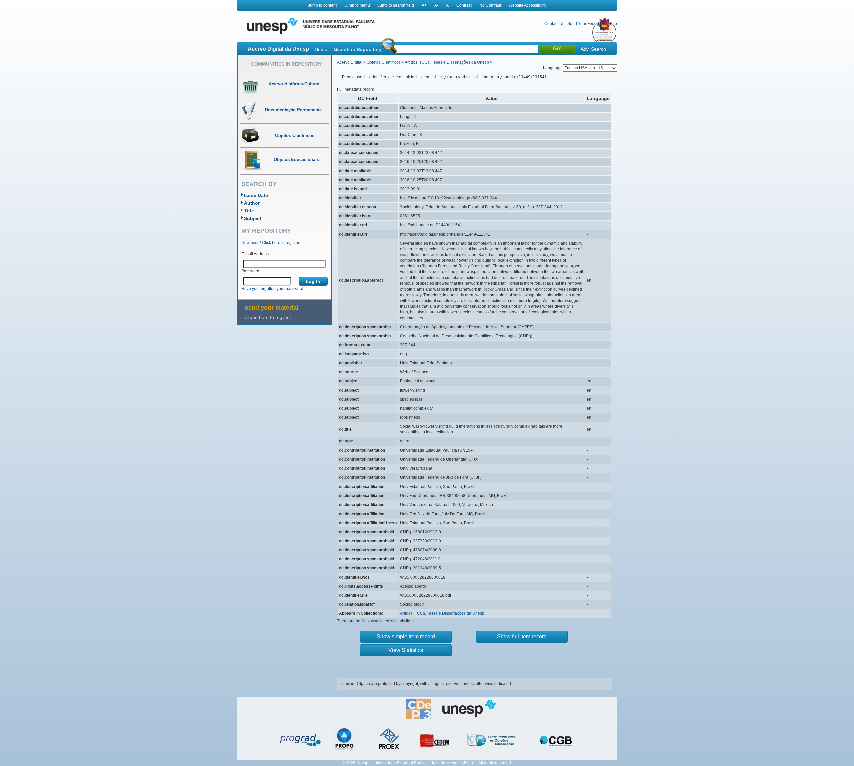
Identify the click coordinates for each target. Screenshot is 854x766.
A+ (424, 5)
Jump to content (322, 5)
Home (321, 49)
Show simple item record (406, 636)
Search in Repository (358, 49)
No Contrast (490, 5)
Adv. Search (593, 49)
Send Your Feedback (586, 23)
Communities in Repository (286, 64)
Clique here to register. (268, 317)
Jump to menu (357, 5)
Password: (250, 271)
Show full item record (522, 636)
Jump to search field (396, 5)
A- (436, 5)
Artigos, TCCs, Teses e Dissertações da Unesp (447, 62)
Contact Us (554, 23)
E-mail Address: (255, 254)
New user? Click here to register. (270, 242)
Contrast (464, 5)
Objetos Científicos (384, 62)
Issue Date (256, 195)
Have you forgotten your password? (273, 288)
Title (249, 210)
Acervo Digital (349, 62)
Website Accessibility (527, 5)
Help (612, 23)
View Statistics (405, 650)
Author (252, 203)
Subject (252, 218)
